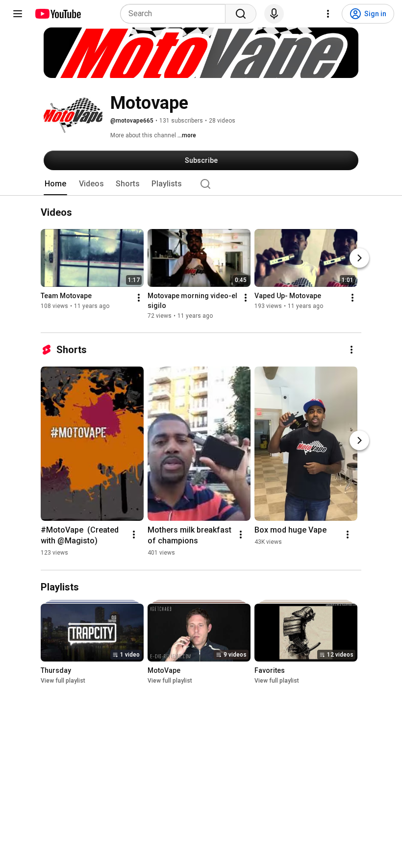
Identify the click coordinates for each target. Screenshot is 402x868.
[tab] (55, 184)
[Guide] (18, 14)
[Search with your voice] (274, 14)
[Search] (240, 14)
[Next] (359, 258)
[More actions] (139, 298)
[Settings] (328, 14)
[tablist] (201, 184)
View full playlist (63, 680)
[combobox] (175, 14)
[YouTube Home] (57, 13)
